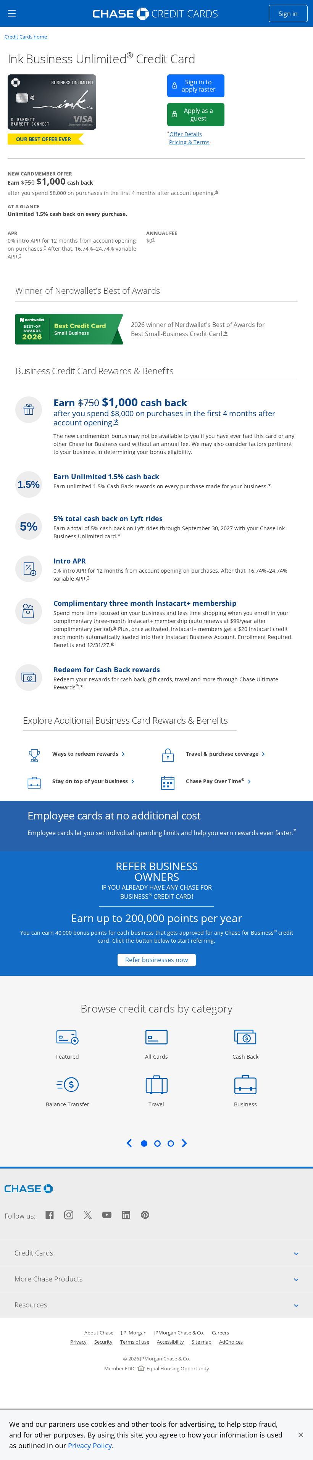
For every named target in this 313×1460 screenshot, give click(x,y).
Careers (220, 1332)
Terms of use (134, 1341)
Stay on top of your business (100, 781)
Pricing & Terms (189, 142)
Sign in (293, 13)
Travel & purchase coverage (234, 753)
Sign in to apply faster (203, 85)
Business (246, 1104)
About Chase (98, 1332)
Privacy (78, 1341)
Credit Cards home (26, 36)
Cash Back (245, 1056)
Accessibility (170, 1341)
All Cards (157, 1056)
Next (184, 1142)
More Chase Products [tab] (164, 1278)
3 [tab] (170, 1143)
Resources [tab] (164, 1304)
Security (103, 1341)
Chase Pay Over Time (234, 781)
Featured (68, 1056)
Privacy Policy (90, 1445)
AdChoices (231, 1341)
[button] (301, 1435)
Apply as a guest (204, 114)
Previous (129, 1142)
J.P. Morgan (134, 1332)
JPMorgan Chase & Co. (179, 1332)
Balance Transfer (67, 1104)
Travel (159, 1104)
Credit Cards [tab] (164, 1252)
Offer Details (185, 134)
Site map (201, 1341)
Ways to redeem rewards (100, 753)
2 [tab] (157, 1143)
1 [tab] (144, 1143)
